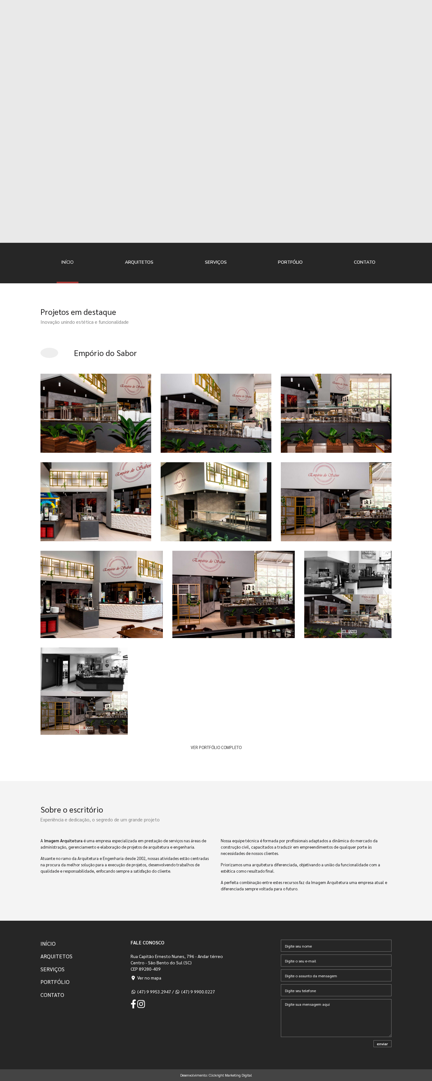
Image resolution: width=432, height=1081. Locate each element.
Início (67, 262)
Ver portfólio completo (216, 747)
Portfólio (290, 262)
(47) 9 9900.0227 (197, 991)
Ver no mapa (148, 977)
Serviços (216, 262)
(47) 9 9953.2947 (153, 991)
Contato (364, 262)
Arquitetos (139, 262)
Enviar (382, 1043)
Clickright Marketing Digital (230, 1075)
